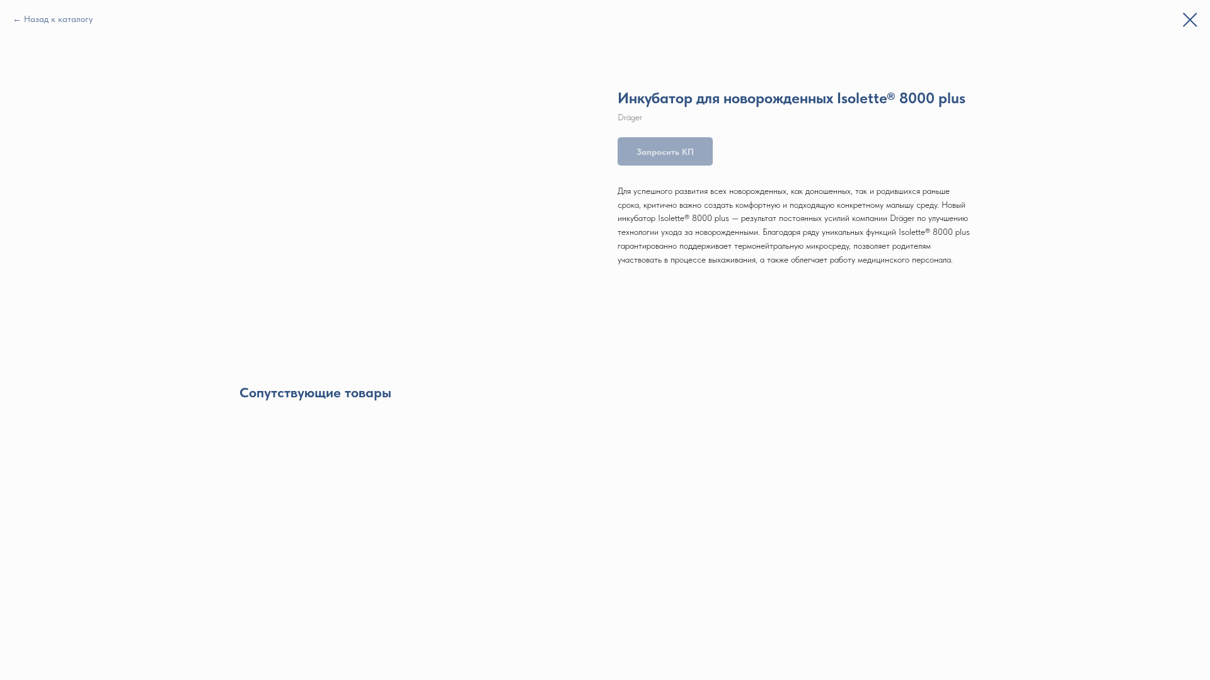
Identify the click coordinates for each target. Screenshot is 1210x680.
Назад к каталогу (58, 19)
